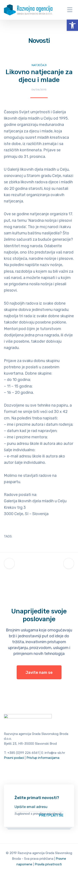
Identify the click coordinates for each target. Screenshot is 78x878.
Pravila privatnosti (48, 864)
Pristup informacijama (42, 758)
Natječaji (39, 65)
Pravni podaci (14, 758)
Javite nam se (39, 672)
